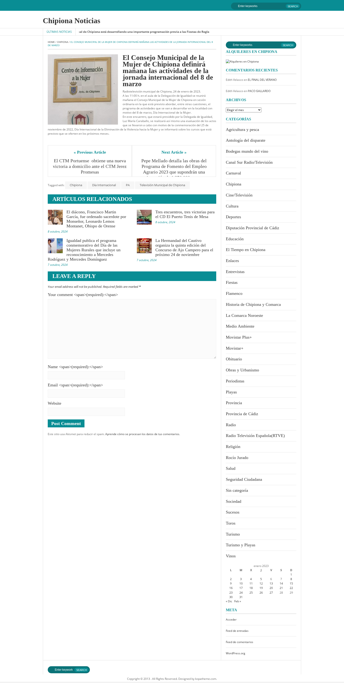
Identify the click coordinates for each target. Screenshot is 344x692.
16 (231, 588)
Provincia (234, 402)
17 (241, 588)
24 (241, 593)
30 (231, 597)
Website (54, 403)
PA (128, 185)
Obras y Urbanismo (242, 370)
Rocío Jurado (237, 457)
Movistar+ (234, 348)
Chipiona (62, 42)
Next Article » (174, 152)
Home (51, 42)
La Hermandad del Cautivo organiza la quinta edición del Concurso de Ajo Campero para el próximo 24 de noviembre (184, 247)
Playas (231, 392)
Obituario (234, 359)
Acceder (231, 620)
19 (261, 588)
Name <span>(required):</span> (75, 367)
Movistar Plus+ (239, 337)
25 (251, 593)
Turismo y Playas (240, 545)
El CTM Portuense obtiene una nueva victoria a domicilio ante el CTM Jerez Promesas (90, 166)
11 (251, 583)
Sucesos (232, 512)
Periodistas (235, 381)
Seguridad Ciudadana (244, 479)
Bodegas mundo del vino (247, 151)
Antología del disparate (245, 140)
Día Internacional (104, 185)
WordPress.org (235, 653)
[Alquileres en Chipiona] (242, 61)
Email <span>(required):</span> (75, 385)
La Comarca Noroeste (244, 315)
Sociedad (233, 501)
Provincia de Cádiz (242, 413)
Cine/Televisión (239, 195)
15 (291, 583)
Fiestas (232, 282)
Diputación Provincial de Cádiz (252, 228)
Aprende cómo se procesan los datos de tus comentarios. (142, 434)
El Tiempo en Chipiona (245, 249)
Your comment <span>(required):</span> (83, 294)
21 (281, 588)
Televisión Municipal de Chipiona (162, 185)
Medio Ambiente (240, 326)
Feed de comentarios (239, 642)
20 (271, 588)
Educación (235, 239)
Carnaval (233, 173)
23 (231, 593)
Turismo (233, 534)
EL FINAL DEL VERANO (262, 80)
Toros (230, 523)
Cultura (232, 206)
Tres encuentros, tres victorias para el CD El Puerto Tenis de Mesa (185, 214)
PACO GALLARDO (259, 91)
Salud (230, 468)
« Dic (229, 601)
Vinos (231, 556)
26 (261, 593)
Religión (233, 446)
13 (271, 583)
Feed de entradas (237, 631)
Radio (231, 424)
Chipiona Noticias (71, 20)
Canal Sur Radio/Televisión (249, 162)
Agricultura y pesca (242, 129)
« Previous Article (90, 152)
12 (261, 583)
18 (251, 588)
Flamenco (234, 293)
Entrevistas (235, 271)
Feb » (237, 601)
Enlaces (232, 260)
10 (241, 583)
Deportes (233, 217)
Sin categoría (237, 490)
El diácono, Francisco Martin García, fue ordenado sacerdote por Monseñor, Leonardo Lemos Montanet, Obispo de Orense (96, 219)
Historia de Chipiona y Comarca (253, 304)
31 (241, 597)
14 (281, 583)
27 (271, 593)
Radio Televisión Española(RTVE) (255, 435)
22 (291, 588)
